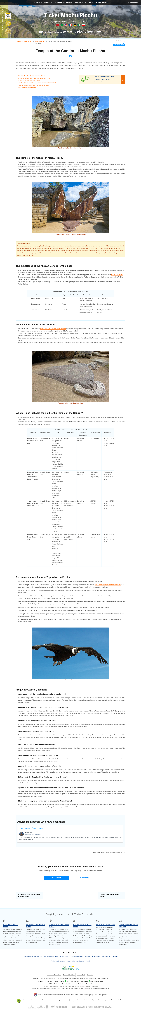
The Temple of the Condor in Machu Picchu (31, 76)
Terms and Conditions (69, 975)
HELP (91, 2)
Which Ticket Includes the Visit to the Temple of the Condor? (37, 83)
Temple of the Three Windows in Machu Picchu (29, 895)
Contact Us (90, 975)
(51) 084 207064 (52, 981)
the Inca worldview (117, 275)
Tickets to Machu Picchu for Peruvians (71, 956)
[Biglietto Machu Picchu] (79, 25)
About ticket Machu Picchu (54, 975)
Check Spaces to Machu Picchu (32, 956)
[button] (56, 878)
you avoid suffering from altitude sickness (108, 585)
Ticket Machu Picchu (70, 15)
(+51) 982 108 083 (73, 981)
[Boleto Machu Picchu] (57, 25)
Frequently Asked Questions (27, 87)
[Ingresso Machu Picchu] (62, 25)
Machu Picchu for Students (110, 956)
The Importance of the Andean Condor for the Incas (34, 78)
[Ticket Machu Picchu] (66, 25)
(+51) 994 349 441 (96, 981)
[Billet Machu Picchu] (70, 25)
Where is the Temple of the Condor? (29, 80)
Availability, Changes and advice (61, 961)
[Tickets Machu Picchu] (75, 25)
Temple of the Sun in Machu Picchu (109, 895)
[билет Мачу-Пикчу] (83, 25)
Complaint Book (81, 975)
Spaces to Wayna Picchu (51, 956)
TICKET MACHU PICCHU (42, 2)
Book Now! (134, 2)
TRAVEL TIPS (100, 2)
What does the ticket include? (81, 961)
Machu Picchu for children (92, 956)
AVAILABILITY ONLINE (63, 2)
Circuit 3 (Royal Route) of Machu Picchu (53, 328)
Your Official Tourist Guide (105, 925)
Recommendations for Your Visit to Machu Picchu (33, 85)
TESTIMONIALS (80, 2)
